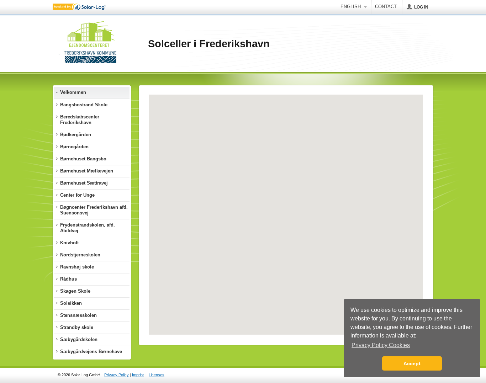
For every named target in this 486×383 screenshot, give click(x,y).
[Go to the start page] (91, 44)
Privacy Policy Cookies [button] (381, 345)
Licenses (156, 375)
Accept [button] (412, 363)
